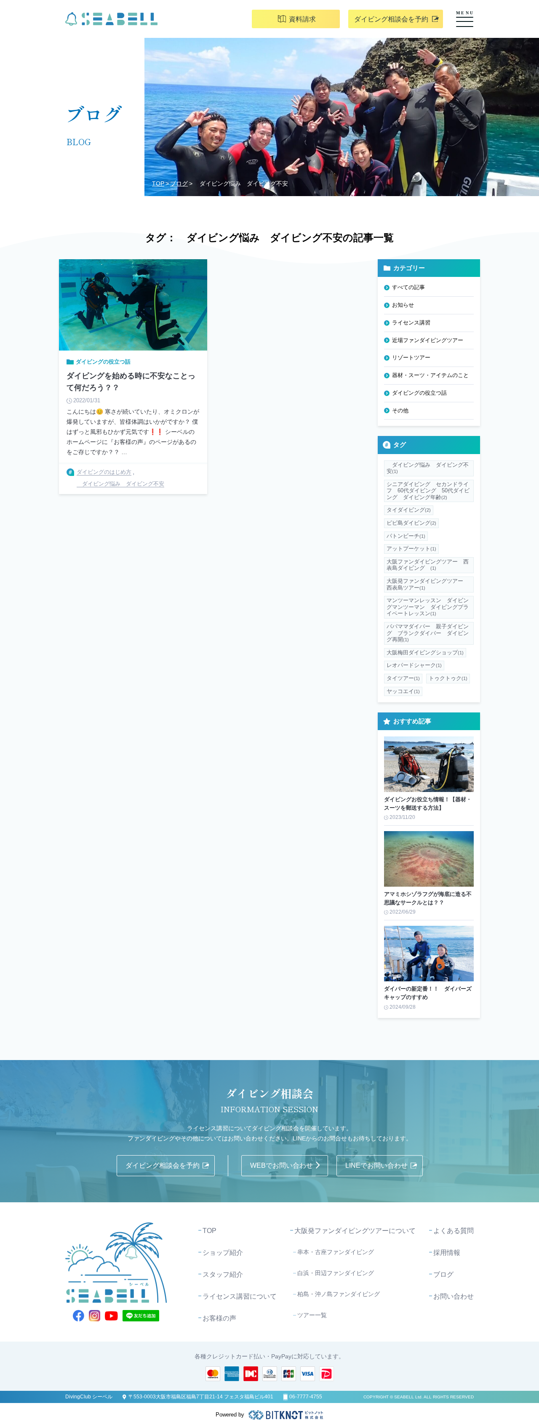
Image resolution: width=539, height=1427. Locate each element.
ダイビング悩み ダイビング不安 (428, 468)
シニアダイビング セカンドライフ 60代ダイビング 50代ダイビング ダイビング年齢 (428, 490)
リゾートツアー (411, 357)
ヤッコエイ (403, 691)
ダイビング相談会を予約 (391, 19)
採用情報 (446, 1252)
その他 (400, 410)
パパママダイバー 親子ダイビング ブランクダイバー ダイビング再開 (428, 633)
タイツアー (403, 678)
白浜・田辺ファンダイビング (335, 1273)
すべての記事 (408, 287)
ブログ (179, 183)
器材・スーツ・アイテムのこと (430, 375)
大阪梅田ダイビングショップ (425, 652)
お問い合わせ (453, 1296)
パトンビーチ (406, 536)
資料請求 (302, 19)
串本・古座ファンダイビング (335, 1252)
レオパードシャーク (414, 665)
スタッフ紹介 (223, 1274)
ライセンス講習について (240, 1296)
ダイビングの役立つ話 (419, 393)
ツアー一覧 (312, 1315)
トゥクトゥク (448, 678)
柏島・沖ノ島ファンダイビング (338, 1294)
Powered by (230, 1414)
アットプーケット (411, 548)
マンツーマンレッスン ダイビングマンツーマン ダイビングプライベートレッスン (428, 607)
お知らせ (403, 305)
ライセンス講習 (411, 322)
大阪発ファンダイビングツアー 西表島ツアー (428, 584)
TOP (158, 183)
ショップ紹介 (223, 1252)
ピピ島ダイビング (411, 523)
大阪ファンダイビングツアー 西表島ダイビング (428, 564)
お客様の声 (219, 1318)
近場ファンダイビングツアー (427, 340)
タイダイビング (409, 510)
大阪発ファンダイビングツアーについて (355, 1230)
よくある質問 (453, 1230)
